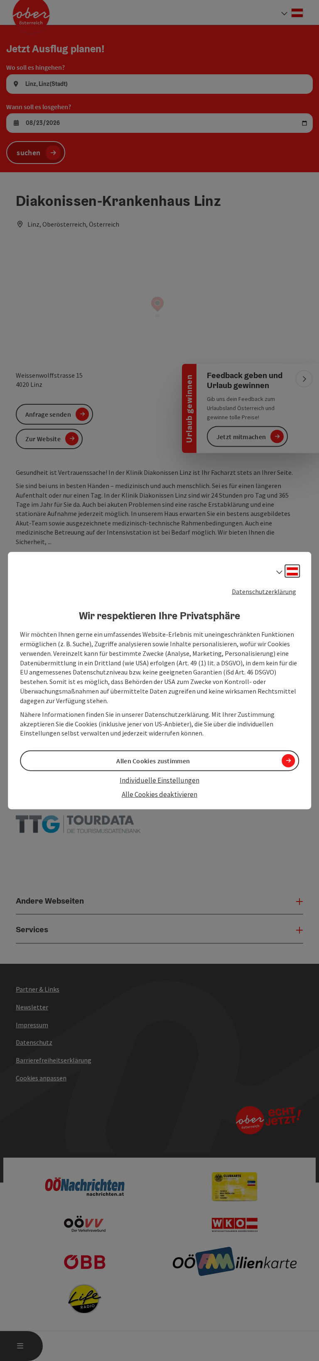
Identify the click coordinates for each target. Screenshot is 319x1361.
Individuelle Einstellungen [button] (159, 779)
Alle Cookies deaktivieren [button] (159, 794)
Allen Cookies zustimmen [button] (153, 760)
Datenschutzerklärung (264, 591)
